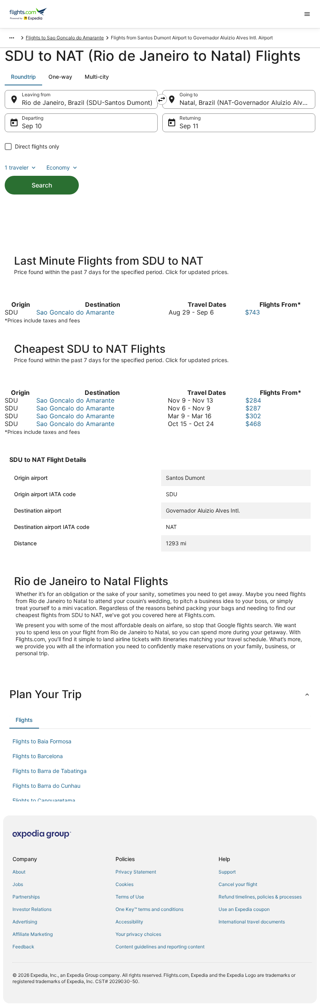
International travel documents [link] (252, 922)
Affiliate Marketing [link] (32, 934)
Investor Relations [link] (32, 909)
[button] (160, 694)
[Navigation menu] (307, 14)
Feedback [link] (23, 947)
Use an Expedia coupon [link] (244, 909)
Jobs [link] (17, 884)
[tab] (23, 76)
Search (42, 185)
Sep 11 (189, 126)
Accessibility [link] (129, 922)
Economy (58, 167)
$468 (253, 424)
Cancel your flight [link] (238, 884)
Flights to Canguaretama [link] (43, 800)
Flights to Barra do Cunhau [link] (46, 785)
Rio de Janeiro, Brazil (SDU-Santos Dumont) (87, 102)
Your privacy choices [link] (138, 934)
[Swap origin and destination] (161, 99)
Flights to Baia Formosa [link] (41, 741)
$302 (253, 416)
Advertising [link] (24, 922)
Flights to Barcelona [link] (37, 756)
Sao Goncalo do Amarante (75, 312)
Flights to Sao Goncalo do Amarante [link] (65, 38)
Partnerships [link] (26, 897)
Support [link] (227, 872)
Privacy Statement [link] (136, 872)
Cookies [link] (124, 884)
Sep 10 (32, 126)
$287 (253, 408)
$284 (253, 400)
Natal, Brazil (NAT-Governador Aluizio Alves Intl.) (247, 102)
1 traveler (16, 167)
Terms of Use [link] (130, 897)
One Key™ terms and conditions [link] (149, 909)
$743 (252, 312)
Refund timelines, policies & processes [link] (260, 897)
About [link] (18, 872)
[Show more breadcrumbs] (12, 38)
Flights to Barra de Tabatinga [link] (49, 770)
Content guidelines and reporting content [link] (160, 947)
